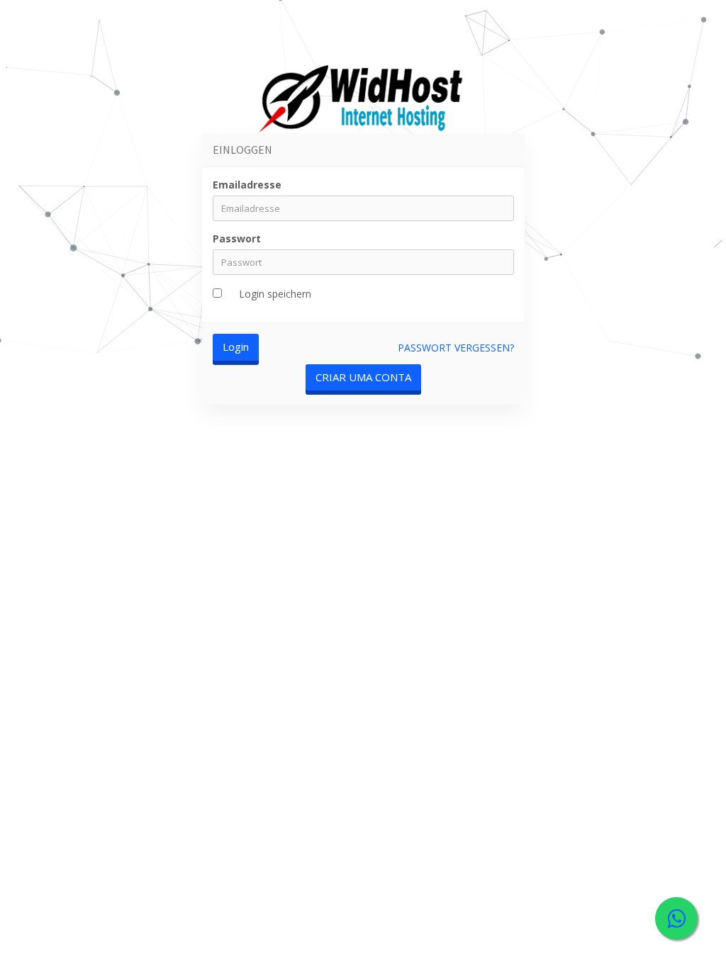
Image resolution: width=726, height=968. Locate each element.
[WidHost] (363, 101)
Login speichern (275, 293)
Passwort (237, 238)
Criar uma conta (363, 377)
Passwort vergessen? (456, 347)
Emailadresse (247, 184)
